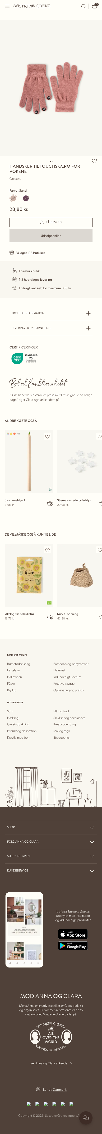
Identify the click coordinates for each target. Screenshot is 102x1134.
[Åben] (7, 6)
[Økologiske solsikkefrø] (29, 575)
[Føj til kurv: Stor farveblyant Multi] (50, 503)
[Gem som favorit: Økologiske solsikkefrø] (47, 550)
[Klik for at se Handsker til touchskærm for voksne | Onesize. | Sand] (51, 88)
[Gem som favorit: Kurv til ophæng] (100, 550)
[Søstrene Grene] (32, 6)
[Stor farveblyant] (29, 461)
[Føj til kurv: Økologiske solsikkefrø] (50, 617)
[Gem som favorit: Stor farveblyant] (47, 436)
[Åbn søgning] (84, 6)
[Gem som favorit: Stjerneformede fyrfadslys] (100, 436)
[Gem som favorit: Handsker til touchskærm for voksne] (94, 161)
